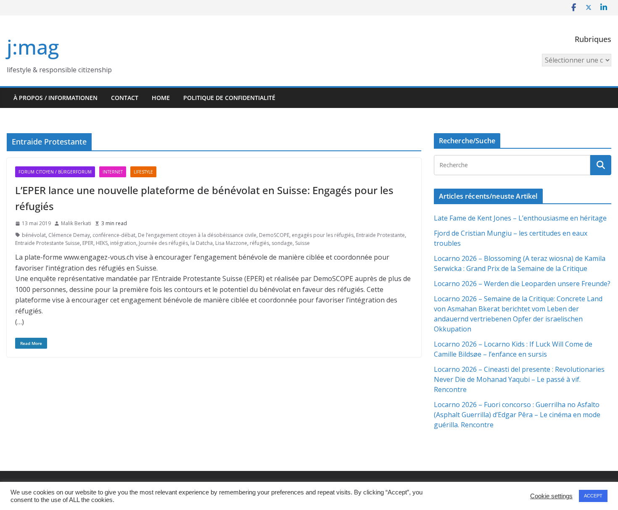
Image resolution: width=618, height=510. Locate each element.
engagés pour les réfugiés (323, 235)
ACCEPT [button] (593, 495)
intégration (123, 243)
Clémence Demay (69, 235)
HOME (161, 98)
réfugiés (259, 243)
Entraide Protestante (380, 235)
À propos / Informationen (55, 98)
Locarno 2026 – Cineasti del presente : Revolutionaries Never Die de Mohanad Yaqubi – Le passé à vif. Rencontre (519, 379)
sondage (282, 243)
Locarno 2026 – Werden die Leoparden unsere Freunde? (522, 283)
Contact (124, 98)
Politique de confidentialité (229, 98)
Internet (113, 172)
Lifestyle (143, 172)
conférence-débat (113, 235)
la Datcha (201, 243)
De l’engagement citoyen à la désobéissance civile (197, 235)
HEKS (102, 243)
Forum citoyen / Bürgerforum (55, 172)
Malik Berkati (76, 223)
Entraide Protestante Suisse (47, 243)
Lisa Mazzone (231, 243)
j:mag (33, 46)
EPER (87, 243)
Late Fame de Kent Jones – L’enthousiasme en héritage (520, 218)
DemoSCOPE (274, 235)
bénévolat (34, 235)
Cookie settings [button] (551, 496)
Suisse (302, 243)
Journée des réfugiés (163, 243)
